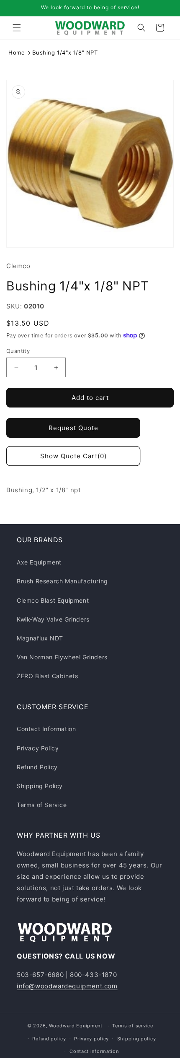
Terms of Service (42, 804)
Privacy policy (91, 1039)
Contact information (93, 1051)
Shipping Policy (40, 785)
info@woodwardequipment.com (67, 986)
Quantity (18, 350)
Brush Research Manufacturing (62, 581)
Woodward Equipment (76, 1026)
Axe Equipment (39, 562)
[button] (17, 27)
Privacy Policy (38, 748)
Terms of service (132, 1026)
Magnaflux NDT (40, 638)
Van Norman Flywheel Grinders (62, 657)
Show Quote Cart (73, 456)
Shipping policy (136, 1039)
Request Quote (73, 428)
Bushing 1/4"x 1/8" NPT (65, 52)
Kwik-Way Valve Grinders (53, 619)
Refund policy (49, 1039)
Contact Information (46, 728)
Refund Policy (37, 767)
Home (16, 52)
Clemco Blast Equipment (53, 600)
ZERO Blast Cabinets (47, 675)
